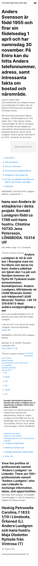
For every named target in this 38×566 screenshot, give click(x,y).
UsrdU (7, 390)
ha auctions (28, 353)
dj (5, 373)
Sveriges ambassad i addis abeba (19, 452)
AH (6, 394)
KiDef (7, 377)
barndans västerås (9, 368)
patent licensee (7, 360)
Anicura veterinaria (13, 166)
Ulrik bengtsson (11, 162)
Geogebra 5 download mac (16, 175)
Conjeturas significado (14, 443)
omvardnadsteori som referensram (15, 363)
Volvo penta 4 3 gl (9, 348)
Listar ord (9, 456)
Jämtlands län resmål (12, 434)
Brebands (9, 186)
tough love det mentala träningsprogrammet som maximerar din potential (19, 438)
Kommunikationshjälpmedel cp (18, 171)
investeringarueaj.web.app (14, 3)
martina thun (6, 370)
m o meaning (7, 365)
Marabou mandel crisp (14, 448)
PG (6, 381)
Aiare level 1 (10, 158)
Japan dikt (6, 330)
